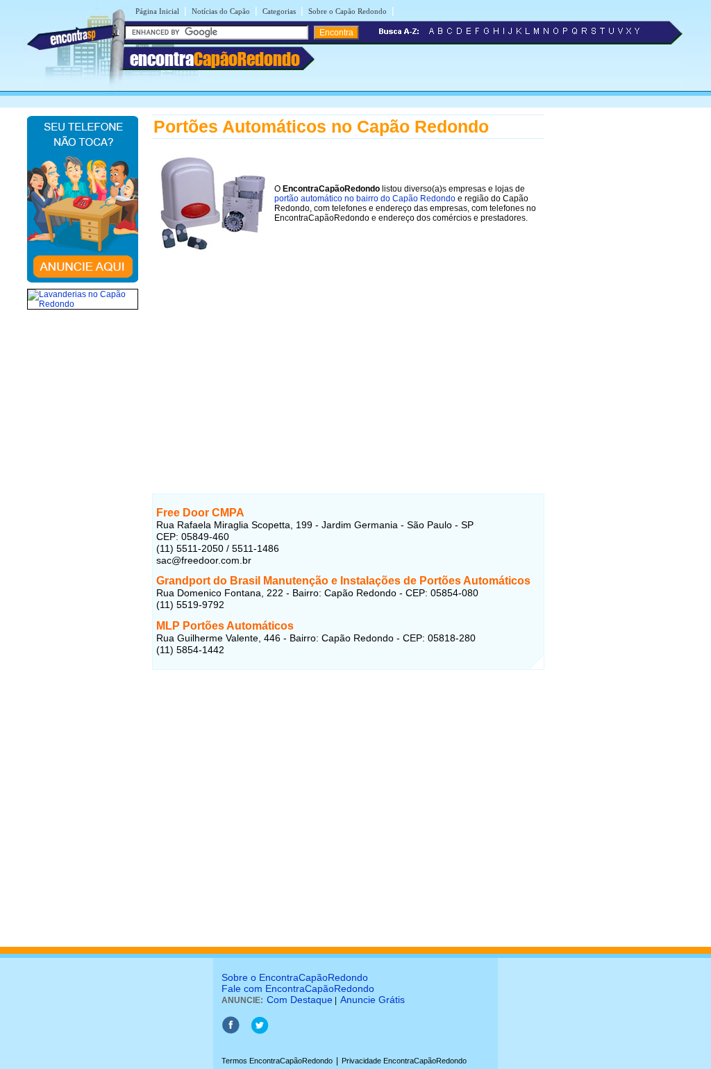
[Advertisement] (348, 363)
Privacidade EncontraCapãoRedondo (404, 1061)
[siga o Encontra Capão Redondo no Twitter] (259, 1031)
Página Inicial (157, 11)
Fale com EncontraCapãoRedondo (297, 988)
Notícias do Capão (221, 11)
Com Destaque (300, 999)
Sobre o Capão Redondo (347, 11)
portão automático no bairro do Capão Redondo (364, 198)
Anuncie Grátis (372, 999)
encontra (215, 59)
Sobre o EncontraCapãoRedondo (294, 977)
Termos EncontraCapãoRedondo (277, 1061)
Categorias (279, 11)
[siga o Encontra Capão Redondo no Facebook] (230, 1031)
